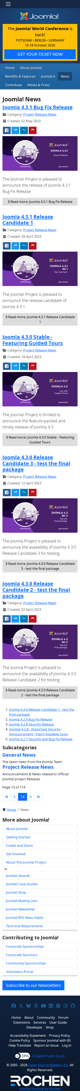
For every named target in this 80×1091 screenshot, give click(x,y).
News (65, 76)
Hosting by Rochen (40, 1088)
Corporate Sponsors (22, 955)
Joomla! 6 (48, 76)
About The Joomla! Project (26, 862)
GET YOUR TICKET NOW (40, 54)
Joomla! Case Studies (22, 884)
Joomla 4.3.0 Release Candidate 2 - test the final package (36, 589)
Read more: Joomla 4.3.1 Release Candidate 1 (41, 319)
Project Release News (39, 114)
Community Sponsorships (26, 963)
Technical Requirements (24, 926)
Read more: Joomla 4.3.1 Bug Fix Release (41, 201)
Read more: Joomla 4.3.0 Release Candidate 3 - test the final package (41, 566)
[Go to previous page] (14, 797)
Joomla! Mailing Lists (22, 901)
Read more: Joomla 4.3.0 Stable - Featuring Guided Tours (41, 439)
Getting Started (18, 837)
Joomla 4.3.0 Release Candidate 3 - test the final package (36, 463)
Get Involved (15, 854)
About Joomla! (31, 68)
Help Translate (20, 1045)
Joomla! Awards (18, 875)
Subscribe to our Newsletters (33, 985)
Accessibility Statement (28, 1035)
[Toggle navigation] (8, 4)
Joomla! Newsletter (20, 909)
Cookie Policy (19, 1040)
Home (10, 68)
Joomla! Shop (16, 892)
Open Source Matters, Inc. (48, 1065)
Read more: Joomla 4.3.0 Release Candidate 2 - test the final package (41, 692)
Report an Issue (46, 1045)
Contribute (13, 85)
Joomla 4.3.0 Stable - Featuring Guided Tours (32, 340)
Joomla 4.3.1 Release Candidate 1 (27, 219)
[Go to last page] (38, 797)
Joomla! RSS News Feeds (24, 917)
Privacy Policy (59, 1035)
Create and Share (19, 845)
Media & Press (38, 85)
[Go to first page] (6, 797)
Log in (66, 1045)
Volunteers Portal (19, 971)
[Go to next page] (30, 797)
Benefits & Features (20, 76)
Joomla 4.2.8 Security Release (31, 724)
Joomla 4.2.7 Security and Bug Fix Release (40, 739)
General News (18, 755)
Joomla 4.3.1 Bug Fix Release (37, 107)
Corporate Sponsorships (25, 946)
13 (22, 797)
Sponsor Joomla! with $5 (52, 1040)
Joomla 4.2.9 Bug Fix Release (30, 719)
